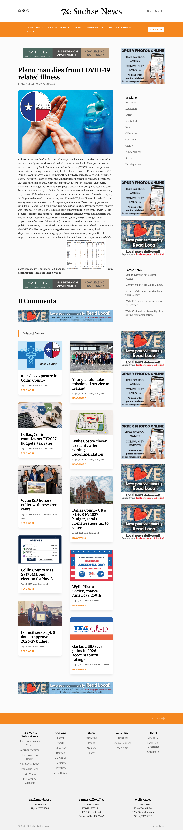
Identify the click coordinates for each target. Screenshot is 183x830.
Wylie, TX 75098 (40, 808)
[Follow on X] (23, 10)
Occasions (130, 139)
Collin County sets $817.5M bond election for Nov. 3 (37, 574)
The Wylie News (29, 768)
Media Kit (122, 748)
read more (27, 390)
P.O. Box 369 (40, 804)
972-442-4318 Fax (143, 808)
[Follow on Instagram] (27, 10)
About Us (153, 737)
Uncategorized (133, 164)
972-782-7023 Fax (91, 808)
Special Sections (122, 742)
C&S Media (30, 774)
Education (51, 28)
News (51, 448)
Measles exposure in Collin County (39, 378)
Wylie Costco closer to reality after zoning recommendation (89, 447)
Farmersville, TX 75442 (91, 816)
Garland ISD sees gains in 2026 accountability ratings (87, 653)
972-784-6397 (91, 804)
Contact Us (153, 751)
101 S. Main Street (91, 812)
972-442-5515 (143, 804)
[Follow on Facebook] (19, 10)
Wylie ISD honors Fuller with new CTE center (39, 504)
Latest (29, 28)
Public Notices (123, 28)
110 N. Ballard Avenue (143, 812)
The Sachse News (29, 763)
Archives (91, 748)
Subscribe (156, 29)
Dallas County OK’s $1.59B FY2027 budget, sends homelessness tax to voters (90, 519)
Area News (37, 385)
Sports (40, 28)
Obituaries (92, 28)
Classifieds (107, 28)
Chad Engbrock (27, 84)
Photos (30, 32)
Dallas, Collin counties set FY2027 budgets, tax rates (39, 439)
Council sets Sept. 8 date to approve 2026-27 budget (38, 636)
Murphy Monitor (29, 750)
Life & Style (78, 28)
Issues (91, 742)
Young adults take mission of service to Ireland (90, 384)
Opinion (64, 28)
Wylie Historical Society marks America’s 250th (86, 591)
